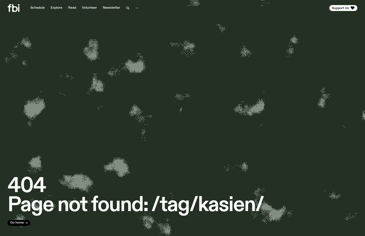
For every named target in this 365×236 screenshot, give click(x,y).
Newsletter (111, 8)
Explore (56, 8)
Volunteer (89, 8)
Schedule (37, 8)
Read (72, 8)
